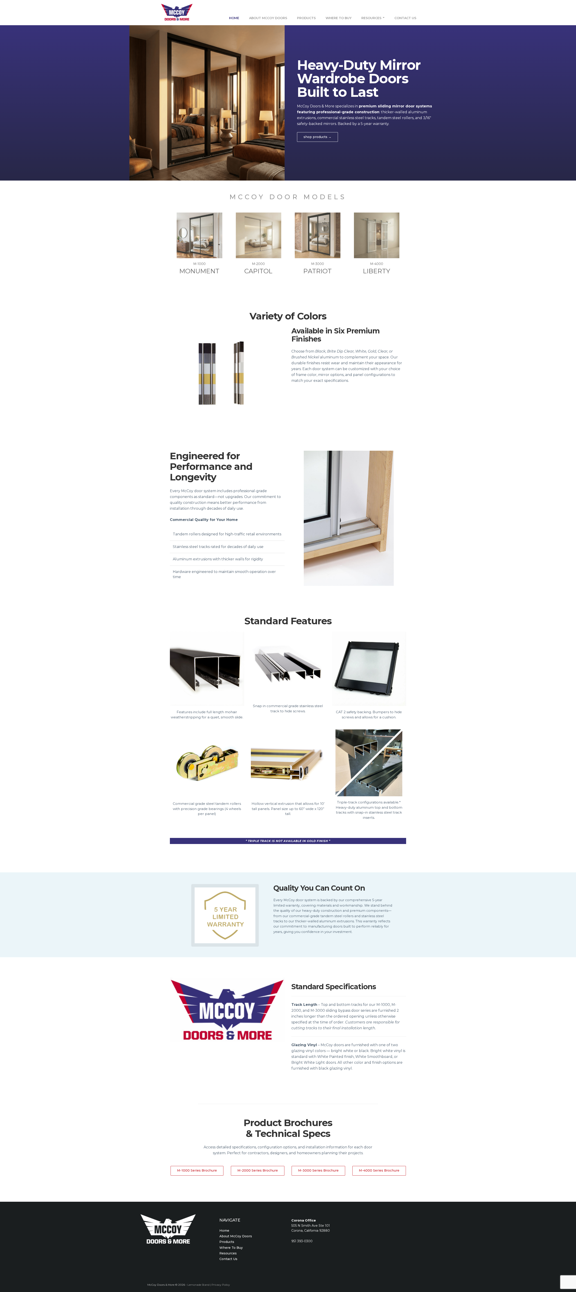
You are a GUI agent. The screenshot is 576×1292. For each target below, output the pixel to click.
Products (306, 17)
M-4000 (376, 268)
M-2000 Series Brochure (257, 1170)
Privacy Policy (221, 1284)
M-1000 (199, 268)
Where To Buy (338, 17)
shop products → (317, 137)
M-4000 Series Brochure (379, 1170)
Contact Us (405, 17)
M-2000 (258, 268)
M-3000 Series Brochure (318, 1170)
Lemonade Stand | (199, 1284)
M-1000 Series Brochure (197, 1170)
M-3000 (317, 268)
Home (234, 17)
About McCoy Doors (268, 17)
